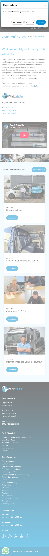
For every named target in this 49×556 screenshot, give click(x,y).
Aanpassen (17, 22)
